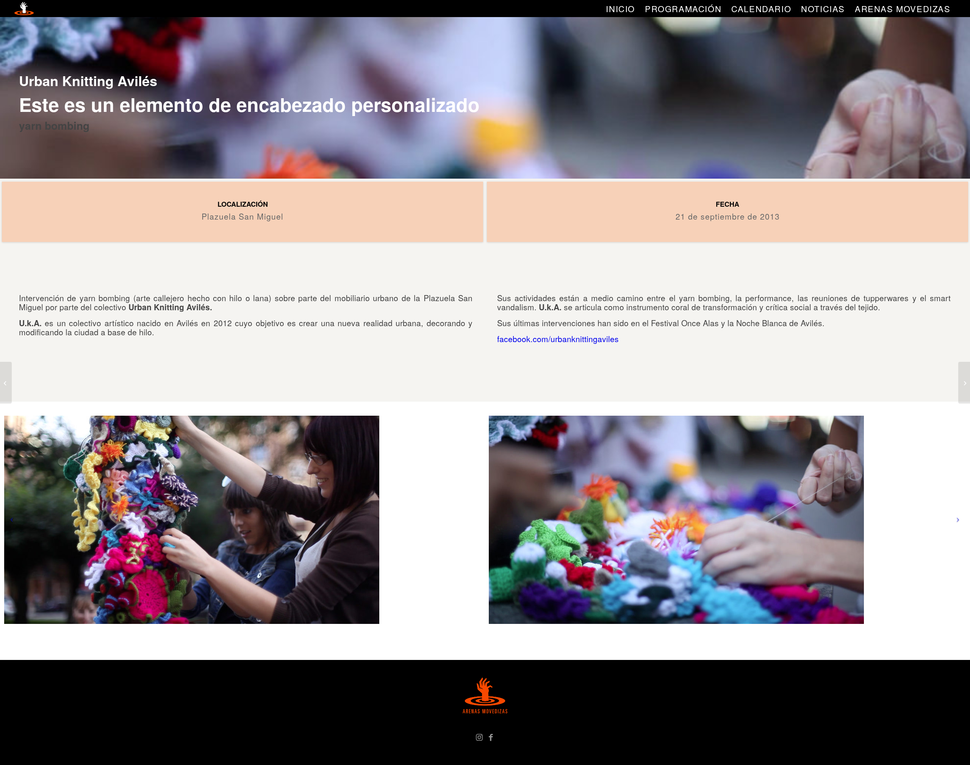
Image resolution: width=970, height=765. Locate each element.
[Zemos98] (6, 383)
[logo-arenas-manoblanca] (23, 8)
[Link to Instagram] (479, 736)
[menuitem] (620, 8)
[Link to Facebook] (490, 736)
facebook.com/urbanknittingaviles (558, 338)
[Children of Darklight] (964, 383)
